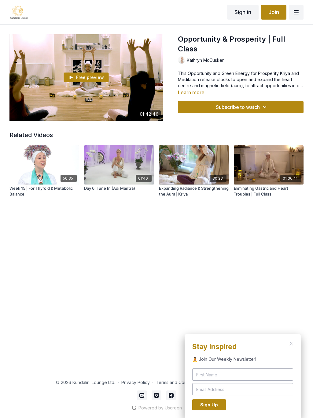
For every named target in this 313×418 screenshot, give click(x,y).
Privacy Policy (135, 382)
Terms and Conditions (178, 382)
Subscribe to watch (238, 107)
